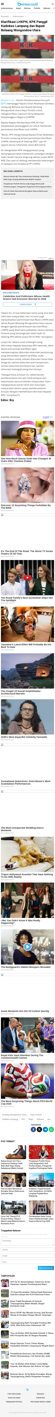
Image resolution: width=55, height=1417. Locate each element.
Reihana (40, 1119)
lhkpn (31, 1119)
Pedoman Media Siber (40, 1401)
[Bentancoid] (27, 3)
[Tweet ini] (39, 1129)
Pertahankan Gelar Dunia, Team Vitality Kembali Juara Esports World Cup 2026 (41, 1218)
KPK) (4, 103)
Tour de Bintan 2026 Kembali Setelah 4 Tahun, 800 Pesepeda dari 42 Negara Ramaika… (32, 1334)
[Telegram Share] (45, 1129)
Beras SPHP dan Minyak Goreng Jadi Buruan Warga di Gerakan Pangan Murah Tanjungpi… (31, 1313)
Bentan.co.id (7, 100)
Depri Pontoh (36, 1114)
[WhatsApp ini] (51, 1129)
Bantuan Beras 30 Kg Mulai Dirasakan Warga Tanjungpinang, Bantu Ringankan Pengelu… (31, 1375)
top (48, 1119)
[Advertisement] (27, 229)
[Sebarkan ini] (33, 1129)
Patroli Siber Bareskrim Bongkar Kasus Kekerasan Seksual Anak (12, 1191)
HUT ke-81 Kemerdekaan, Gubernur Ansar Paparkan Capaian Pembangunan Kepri (30, 1283)
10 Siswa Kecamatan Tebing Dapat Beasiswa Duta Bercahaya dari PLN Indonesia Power (31, 1293)
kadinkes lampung (10, 1119)
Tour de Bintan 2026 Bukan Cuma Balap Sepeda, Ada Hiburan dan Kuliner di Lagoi (30, 1365)
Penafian (40, 1398)
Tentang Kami (14, 1394)
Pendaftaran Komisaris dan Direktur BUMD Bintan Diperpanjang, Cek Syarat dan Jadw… (31, 1354)
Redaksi (40, 1394)
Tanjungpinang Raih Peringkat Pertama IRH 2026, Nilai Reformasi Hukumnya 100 (30, 1324)
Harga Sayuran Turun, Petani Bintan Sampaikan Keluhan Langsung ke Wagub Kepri (32, 1344)
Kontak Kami (14, 1398)
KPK (23, 1119)
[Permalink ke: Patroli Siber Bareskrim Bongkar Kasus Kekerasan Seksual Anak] (13, 1180)
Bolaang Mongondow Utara (14, 1114)
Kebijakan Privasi (14, 1401)
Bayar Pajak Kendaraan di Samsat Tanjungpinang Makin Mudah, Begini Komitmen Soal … (27, 1303)
